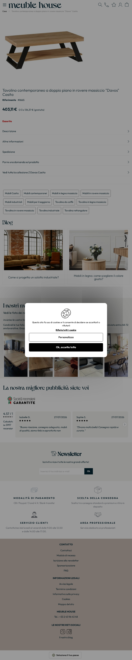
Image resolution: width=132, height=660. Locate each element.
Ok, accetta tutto (66, 347)
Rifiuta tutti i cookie (66, 330)
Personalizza (66, 337)
